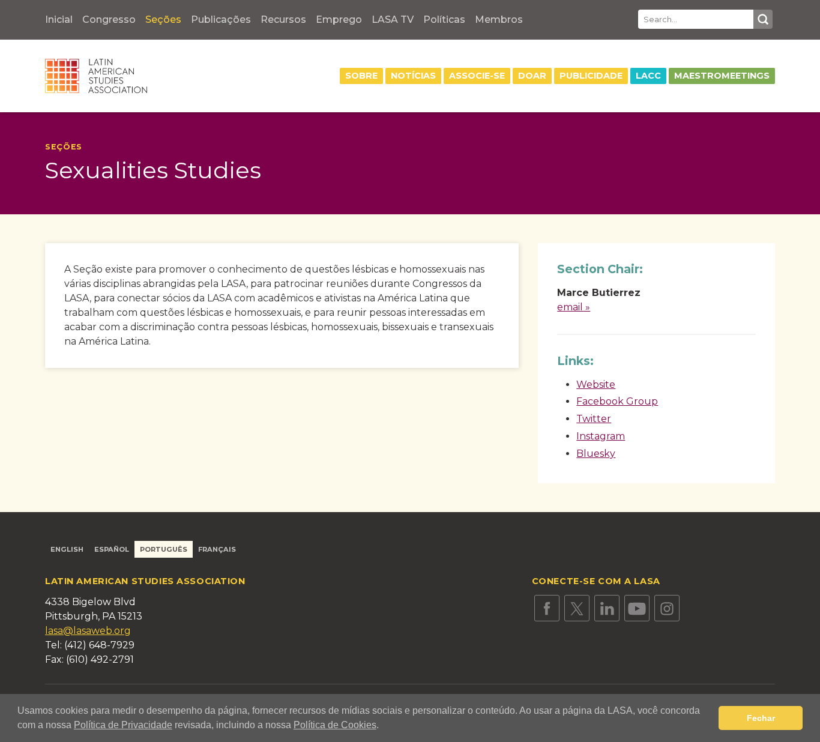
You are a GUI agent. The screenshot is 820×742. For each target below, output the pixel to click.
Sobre (361, 75)
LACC (648, 75)
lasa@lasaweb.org (88, 630)
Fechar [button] (761, 718)
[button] (383, 726)
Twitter (593, 418)
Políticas (444, 19)
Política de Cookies (335, 725)
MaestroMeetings (722, 75)
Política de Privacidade (123, 725)
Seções (163, 19)
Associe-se (477, 75)
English (66, 549)
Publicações (221, 19)
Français (217, 549)
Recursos (283, 19)
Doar (532, 75)
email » (573, 307)
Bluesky (595, 453)
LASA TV (393, 19)
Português (163, 549)
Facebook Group (617, 401)
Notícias (413, 75)
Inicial (59, 19)
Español (111, 549)
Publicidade (591, 75)
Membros (499, 19)
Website (595, 384)
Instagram (600, 436)
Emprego (339, 19)
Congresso (109, 19)
